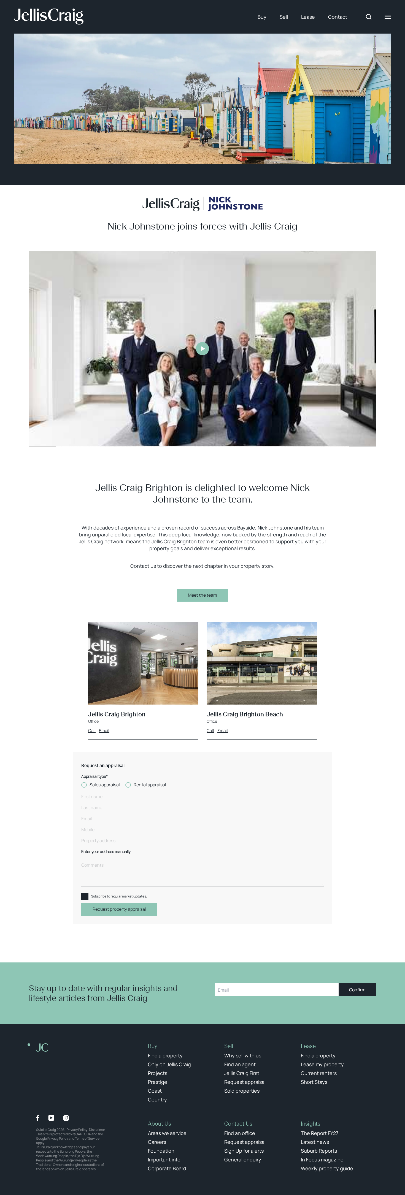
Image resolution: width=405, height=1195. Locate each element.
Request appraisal (245, 1082)
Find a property (165, 1055)
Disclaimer (97, 1129)
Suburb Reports (319, 1150)
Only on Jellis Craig (169, 1064)
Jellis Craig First (241, 1073)
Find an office (239, 1133)
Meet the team (202, 595)
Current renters (319, 1073)
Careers (157, 1142)
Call (92, 730)
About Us (159, 1123)
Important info (164, 1159)
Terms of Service (87, 1138)
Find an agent (240, 1064)
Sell (284, 16)
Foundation (161, 1150)
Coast (155, 1090)
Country (157, 1099)
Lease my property (322, 1064)
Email (104, 730)
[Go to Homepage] (48, 17)
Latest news (315, 1142)
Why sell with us (242, 1055)
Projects (157, 1073)
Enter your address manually (106, 851)
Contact (337, 16)
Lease (308, 16)
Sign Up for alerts (244, 1150)
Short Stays (314, 1082)
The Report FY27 (319, 1133)
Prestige (157, 1082)
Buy (262, 16)
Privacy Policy (77, 1129)
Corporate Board (167, 1168)
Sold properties (242, 1090)
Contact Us (238, 1123)
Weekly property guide (327, 1168)
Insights (310, 1123)
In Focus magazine (322, 1159)
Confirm (357, 990)
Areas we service (167, 1133)
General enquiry (242, 1159)
